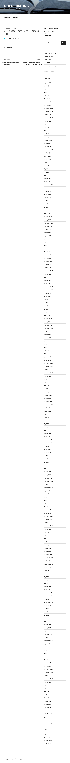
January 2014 (47, 551)
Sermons (15, 17)
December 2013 (48, 554)
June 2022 (46, 242)
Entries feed (47, 737)
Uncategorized (48, 724)
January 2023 (47, 220)
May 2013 (46, 577)
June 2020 (47, 306)
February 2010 (48, 701)
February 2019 (48, 357)
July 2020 (46, 302)
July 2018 (46, 379)
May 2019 (46, 347)
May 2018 (46, 385)
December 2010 (48, 669)
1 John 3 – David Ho (49, 59)
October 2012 (47, 599)
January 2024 (47, 181)
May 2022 (46, 245)
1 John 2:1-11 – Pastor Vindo (51, 63)
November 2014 (48, 519)
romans (17, 50)
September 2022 (48, 232)
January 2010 (47, 704)
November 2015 (48, 481)
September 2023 (48, 194)
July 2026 (46, 86)
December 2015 (48, 478)
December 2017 (48, 401)
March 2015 (47, 506)
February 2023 (48, 216)
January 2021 (47, 283)
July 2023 (46, 201)
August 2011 (47, 644)
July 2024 (46, 162)
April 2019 (46, 350)
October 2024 (47, 153)
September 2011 (48, 640)
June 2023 (46, 204)
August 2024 (47, 159)
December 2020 (48, 287)
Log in (45, 734)
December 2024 (48, 146)
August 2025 (47, 121)
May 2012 (46, 615)
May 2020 (46, 309)
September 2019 (48, 334)
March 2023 (47, 213)
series (23, 50)
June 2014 (46, 535)
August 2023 (47, 197)
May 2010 (46, 691)
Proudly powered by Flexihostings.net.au (14, 759)
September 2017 (48, 411)
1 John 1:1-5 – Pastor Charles (51, 66)
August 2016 (47, 452)
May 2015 (46, 500)
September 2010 (48, 679)
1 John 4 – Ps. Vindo (49, 56)
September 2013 (48, 564)
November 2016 (48, 443)
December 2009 (48, 707)
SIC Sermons (16, 6)
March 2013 (47, 583)
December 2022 (48, 223)
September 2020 (48, 296)
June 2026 (46, 89)
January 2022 (47, 258)
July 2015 (46, 494)
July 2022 (46, 239)
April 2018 (46, 389)
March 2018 (47, 392)
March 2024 (47, 175)
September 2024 (48, 156)
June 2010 (46, 688)
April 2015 (46, 503)
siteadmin (17, 28)
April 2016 (46, 465)
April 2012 (46, 618)
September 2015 (48, 487)
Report (45, 717)
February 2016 (48, 471)
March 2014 (47, 545)
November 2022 (48, 226)
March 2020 (47, 315)
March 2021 (47, 277)
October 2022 (47, 229)
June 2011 (46, 650)
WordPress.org (48, 743)
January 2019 (47, 360)
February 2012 (47, 624)
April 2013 (46, 580)
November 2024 (48, 149)
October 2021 (47, 267)
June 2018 (46, 382)
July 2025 (46, 124)
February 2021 (47, 280)
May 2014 (46, 538)
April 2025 (46, 134)
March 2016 (47, 468)
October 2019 (47, 331)
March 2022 (47, 251)
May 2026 (46, 92)
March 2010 (47, 698)
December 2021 (48, 261)
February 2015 (48, 510)
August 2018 (47, 376)
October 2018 (47, 369)
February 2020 (48, 318)
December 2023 (48, 185)
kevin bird (10, 50)
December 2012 (48, 593)
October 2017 (47, 408)
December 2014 (48, 516)
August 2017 (47, 414)
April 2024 (46, 172)
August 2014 (47, 529)
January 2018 (47, 398)
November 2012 (48, 596)
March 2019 (47, 353)
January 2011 (47, 666)
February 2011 (47, 663)
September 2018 (48, 373)
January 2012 (47, 628)
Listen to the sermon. (12, 38)
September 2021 (48, 271)
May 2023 (46, 207)
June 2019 (46, 344)
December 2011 (48, 631)
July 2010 (46, 685)
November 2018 (48, 366)
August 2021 (47, 274)
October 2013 (47, 561)
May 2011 (46, 653)
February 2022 (48, 255)
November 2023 (48, 188)
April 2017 (46, 427)
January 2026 (47, 105)
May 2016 (46, 462)
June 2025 (46, 127)
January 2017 (47, 436)
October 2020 (47, 293)
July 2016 (46, 455)
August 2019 (47, 337)
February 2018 (48, 395)
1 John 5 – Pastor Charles (50, 53)
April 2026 (46, 95)
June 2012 (46, 612)
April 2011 (46, 656)
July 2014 (46, 532)
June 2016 (46, 459)
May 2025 (46, 130)
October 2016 (47, 446)
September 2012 (48, 602)
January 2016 (47, 475)
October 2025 (47, 114)
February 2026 (48, 102)
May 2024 (46, 169)
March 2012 (47, 621)
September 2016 (48, 449)
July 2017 (46, 417)
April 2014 (46, 541)
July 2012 (46, 608)
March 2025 (47, 137)
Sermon (9, 47)
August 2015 (47, 491)
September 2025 (48, 118)
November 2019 (48, 328)
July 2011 (46, 647)
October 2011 (47, 637)
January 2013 (47, 589)
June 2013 (46, 573)
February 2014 (48, 548)
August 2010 (47, 682)
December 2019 (48, 325)
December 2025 (48, 108)
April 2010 (46, 694)
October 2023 (47, 191)
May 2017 (46, 424)
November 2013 (48, 557)
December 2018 (48, 363)
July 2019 (46, 341)
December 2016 (48, 440)
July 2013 (46, 570)
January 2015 (47, 513)
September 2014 (48, 526)
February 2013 (48, 586)
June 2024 (46, 165)
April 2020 (46, 312)
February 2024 (48, 178)
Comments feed (48, 740)
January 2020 (47, 322)
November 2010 (48, 672)
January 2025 (47, 143)
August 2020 (47, 299)
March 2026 (47, 98)
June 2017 (46, 420)
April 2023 (46, 210)
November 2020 (48, 290)
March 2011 (47, 659)
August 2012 (47, 605)
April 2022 (46, 248)
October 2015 (47, 484)
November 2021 (48, 264)
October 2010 (47, 675)
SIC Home (7, 17)
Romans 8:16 (47, 35)
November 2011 (48, 634)
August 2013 (47, 567)
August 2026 (47, 83)
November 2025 (48, 111)
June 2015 (46, 497)
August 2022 (47, 236)
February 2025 (48, 140)
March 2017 (47, 430)
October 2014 (47, 522)
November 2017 (48, 404)
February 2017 (47, 433)
